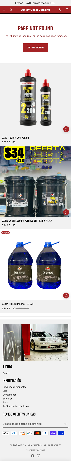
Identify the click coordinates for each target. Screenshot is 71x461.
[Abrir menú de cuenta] (59, 9)
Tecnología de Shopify (50, 445)
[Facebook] (33, 456)
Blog (5, 390)
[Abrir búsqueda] (11, 9)
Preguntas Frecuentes (14, 386)
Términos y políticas (35, 450)
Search (6, 373)
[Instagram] (38, 456)
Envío (5, 402)
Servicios (7, 398)
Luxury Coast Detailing (28, 445)
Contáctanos (9, 394)
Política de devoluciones (16, 406)
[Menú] (4, 9)
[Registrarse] (65, 424)
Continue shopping (35, 47)
